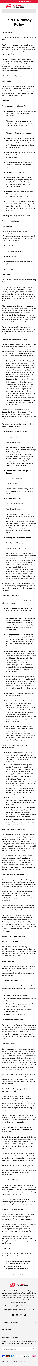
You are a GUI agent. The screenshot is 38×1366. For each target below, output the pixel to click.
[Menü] (3, 6)
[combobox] (19, 11)
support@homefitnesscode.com (22, 1306)
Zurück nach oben (19, 1275)
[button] (35, 6)
